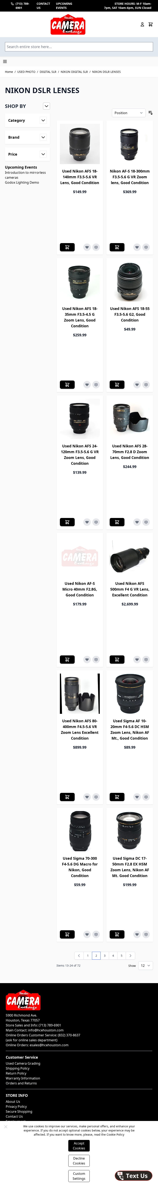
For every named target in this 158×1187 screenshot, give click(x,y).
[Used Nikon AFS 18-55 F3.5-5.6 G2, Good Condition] (130, 281)
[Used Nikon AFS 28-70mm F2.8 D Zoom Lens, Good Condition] (130, 419)
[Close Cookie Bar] (5, 1126)
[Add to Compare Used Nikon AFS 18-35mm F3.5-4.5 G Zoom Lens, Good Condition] (96, 384)
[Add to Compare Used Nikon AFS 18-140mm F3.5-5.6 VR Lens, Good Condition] (96, 247)
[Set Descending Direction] (150, 112)
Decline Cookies (79, 1161)
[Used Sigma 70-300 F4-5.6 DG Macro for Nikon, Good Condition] (80, 831)
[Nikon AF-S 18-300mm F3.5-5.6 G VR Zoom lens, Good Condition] (130, 144)
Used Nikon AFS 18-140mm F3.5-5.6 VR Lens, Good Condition (79, 177)
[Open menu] (5, 61)
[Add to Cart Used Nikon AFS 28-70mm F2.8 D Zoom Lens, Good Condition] (117, 522)
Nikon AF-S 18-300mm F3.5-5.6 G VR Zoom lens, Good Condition (130, 177)
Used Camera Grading (23, 1063)
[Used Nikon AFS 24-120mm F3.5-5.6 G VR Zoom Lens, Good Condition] (80, 419)
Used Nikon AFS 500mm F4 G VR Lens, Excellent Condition (129, 589)
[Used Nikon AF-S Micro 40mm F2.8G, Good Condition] (80, 556)
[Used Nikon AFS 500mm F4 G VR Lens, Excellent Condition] (130, 556)
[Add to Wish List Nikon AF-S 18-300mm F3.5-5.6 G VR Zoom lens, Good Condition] (137, 247)
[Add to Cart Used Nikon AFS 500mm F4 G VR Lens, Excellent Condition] (117, 659)
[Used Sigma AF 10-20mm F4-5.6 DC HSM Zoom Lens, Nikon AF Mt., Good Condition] (130, 694)
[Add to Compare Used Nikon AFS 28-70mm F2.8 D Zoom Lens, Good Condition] (146, 522)
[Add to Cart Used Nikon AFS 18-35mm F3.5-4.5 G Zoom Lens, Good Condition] (67, 385)
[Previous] (79, 956)
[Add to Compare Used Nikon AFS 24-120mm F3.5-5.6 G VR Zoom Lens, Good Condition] (96, 522)
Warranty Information (23, 1078)
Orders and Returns (21, 1083)
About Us (13, 1101)
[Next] (130, 956)
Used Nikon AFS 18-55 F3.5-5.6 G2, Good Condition (130, 314)
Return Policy (16, 1073)
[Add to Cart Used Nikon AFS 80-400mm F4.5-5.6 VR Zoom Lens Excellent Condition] (67, 797)
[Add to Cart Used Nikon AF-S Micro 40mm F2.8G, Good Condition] (67, 659)
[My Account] (142, 24)
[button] (27, 106)
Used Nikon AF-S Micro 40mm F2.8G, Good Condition (79, 589)
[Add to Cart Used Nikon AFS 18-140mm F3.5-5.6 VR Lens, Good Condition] (67, 247)
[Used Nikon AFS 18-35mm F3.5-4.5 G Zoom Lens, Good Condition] (80, 281)
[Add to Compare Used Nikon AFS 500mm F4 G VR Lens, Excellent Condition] (146, 659)
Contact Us (14, 1116)
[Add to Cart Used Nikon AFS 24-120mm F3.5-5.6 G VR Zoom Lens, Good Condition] (67, 522)
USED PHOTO (26, 72)
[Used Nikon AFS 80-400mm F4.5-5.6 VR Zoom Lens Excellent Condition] (80, 694)
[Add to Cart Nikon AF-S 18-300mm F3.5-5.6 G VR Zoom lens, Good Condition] (117, 247)
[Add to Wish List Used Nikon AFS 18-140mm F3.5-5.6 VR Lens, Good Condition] (87, 247)
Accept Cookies (79, 1145)
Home (9, 72)
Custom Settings (79, 1176)
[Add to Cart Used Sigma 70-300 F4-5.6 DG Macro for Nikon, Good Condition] (67, 934)
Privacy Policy (16, 1106)
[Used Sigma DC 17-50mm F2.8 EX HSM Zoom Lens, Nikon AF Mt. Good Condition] (130, 831)
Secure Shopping (19, 1111)
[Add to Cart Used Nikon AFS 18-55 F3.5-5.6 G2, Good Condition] (117, 385)
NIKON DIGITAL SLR (74, 72)
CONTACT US (43, 6)
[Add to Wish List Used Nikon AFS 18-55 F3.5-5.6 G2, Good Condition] (137, 384)
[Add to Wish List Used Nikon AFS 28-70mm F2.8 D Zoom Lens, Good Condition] (137, 522)
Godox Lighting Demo (22, 182)
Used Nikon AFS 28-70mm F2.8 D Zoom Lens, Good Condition (129, 451)
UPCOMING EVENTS (64, 6)
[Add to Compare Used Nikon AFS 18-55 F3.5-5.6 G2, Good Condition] (146, 384)
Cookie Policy (115, 1134)
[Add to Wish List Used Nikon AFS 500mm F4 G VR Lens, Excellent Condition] (137, 659)
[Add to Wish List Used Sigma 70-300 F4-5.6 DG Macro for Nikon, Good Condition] (87, 934)
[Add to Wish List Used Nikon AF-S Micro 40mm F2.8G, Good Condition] (87, 659)
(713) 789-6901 (22, 6)
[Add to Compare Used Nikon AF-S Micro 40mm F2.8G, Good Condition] (96, 659)
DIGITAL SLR (48, 72)
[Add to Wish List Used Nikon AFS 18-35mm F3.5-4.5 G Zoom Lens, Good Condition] (87, 384)
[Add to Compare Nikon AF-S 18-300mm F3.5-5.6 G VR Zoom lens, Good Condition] (146, 247)
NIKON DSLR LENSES (106, 72)
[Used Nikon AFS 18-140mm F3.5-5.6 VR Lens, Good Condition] (80, 144)
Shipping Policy (17, 1068)
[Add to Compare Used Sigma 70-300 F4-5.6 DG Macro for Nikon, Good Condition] (96, 934)
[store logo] (68, 24)
